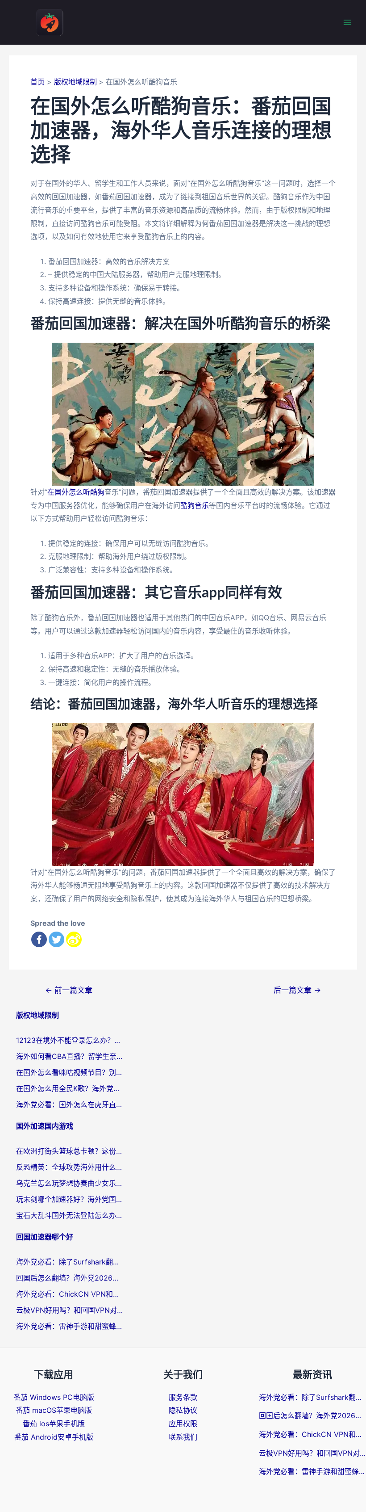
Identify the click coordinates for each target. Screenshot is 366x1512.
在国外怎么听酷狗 (75, 491)
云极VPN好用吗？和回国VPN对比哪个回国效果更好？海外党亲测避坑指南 (69, 1310)
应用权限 (183, 1423)
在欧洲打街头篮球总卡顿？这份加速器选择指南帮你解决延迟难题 (69, 1151)
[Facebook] (39, 939)
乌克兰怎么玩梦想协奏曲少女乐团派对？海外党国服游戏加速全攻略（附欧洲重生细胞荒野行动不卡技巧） (69, 1183)
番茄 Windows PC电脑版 (53, 1397)
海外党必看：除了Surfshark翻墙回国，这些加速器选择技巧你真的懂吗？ (69, 1261)
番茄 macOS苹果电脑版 (54, 1410)
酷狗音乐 (194, 505)
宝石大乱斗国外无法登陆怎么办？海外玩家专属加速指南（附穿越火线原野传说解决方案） (69, 1215)
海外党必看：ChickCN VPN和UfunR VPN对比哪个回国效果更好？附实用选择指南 (69, 1293)
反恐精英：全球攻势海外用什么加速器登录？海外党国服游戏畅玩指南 (69, 1167)
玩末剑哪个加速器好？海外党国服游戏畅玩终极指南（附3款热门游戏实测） (69, 1199)
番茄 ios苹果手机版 (54, 1423)
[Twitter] (56, 939)
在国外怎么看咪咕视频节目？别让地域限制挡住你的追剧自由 (69, 1072)
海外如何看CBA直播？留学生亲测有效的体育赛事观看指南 (69, 1056)
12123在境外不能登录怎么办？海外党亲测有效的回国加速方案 (69, 1040)
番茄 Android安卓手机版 (53, 1436)
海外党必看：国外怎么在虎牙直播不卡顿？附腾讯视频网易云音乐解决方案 (69, 1104)
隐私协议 (183, 1410)
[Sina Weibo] (74, 939)
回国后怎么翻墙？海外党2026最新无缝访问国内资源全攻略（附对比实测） (69, 1277)
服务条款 (183, 1397)
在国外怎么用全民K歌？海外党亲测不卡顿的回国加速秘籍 (69, 1088)
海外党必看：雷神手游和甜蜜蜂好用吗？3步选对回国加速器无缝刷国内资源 (69, 1326)
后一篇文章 (297, 990)
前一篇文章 (68, 990)
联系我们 (183, 1436)
